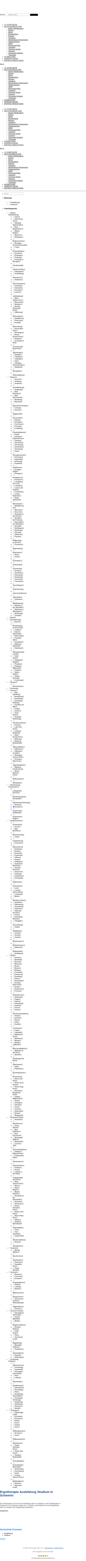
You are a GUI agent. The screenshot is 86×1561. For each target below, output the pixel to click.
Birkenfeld (19, 1141)
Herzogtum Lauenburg (18, 1372)
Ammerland (17, 825)
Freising (18, 426)
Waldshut (19, 367)
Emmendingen (18, 251)
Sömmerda (19, 1469)
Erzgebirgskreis (19, 1282)
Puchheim (19, 544)
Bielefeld (18, 960)
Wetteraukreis (18, 779)
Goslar (18, 859)
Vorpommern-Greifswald (18, 812)
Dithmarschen (18, 1365)
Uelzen (18, 933)
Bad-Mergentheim (18, 228)
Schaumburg (18, 925)
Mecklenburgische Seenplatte (19, 798)
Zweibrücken (18, 1246)
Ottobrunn (19, 534)
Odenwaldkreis (19, 747)
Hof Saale (19, 457)
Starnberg (19, 575)
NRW (10, 44)
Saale (17, 557)
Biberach (18, 235)
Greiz (17, 1427)
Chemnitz (19, 1276)
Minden (18, 1040)
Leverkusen (17, 1028)
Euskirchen (19, 989)
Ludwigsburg (18, 296)
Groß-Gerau (16, 714)
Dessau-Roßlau (17, 1328)
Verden (18, 937)
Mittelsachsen (18, 1293)
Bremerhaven (18, 686)
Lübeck (18, 1378)
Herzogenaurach (19, 455)
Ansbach (18, 383)
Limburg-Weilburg (17, 732)
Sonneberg (19, 1471)
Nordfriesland (18, 1385)
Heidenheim (18, 277)
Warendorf (19, 1111)
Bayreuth (18, 402)
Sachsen (11, 51)
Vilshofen (19, 599)
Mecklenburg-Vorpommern (18, 40)
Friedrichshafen (19, 269)
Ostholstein (19, 1388)
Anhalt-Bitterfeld (16, 1318)
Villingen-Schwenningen (19, 364)
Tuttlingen (19, 359)
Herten (18, 1010)
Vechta (18, 935)
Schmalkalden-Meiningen (18, 1466)
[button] (43, 64)
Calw (17, 247)
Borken (18, 968)
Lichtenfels (19, 492)
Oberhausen (18, 1064)
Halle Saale (16, 1332)
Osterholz (19, 909)
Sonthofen (19, 573)
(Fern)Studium (11, 59)
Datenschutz (58, 1548)
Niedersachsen (14, 42)
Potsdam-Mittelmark (17, 667)
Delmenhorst (18, 847)
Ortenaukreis (18, 316)
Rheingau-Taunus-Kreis (18, 756)
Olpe (17, 1066)
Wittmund (19, 947)
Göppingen (19, 271)
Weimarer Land (17, 1486)
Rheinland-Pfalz (14, 45)
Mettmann (19, 1038)
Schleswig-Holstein (15, 53)
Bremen (11, 36)
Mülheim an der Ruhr (18, 1051)
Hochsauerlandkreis (21, 1014)
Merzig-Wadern (16, 1251)
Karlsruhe (19, 288)
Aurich (17, 827)
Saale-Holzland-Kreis (16, 1447)
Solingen (18, 1103)
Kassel (18, 725)
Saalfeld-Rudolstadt (17, 1456)
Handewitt (19, 1369)
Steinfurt (18, 1105)
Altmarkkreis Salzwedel (18, 1314)
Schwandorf (17, 565)
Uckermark (19, 680)
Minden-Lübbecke (17, 1043)
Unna (17, 1107)
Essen (17, 987)
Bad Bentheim (17, 830)
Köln (17, 1022)
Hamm (18, 1001)
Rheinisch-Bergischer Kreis (18, 1092)
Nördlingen (19, 528)
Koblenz (18, 1167)
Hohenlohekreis (19, 284)
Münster (18, 1055)
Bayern (11, 30)
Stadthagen (17, 931)
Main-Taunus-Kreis (18, 1182)
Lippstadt (18, 1032)
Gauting (18, 440)
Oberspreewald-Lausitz (19, 653)
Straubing (19, 577)
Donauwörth (18, 418)
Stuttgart (18, 355)
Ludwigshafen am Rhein (18, 1178)
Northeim (18, 902)
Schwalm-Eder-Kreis (17, 760)
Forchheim (19, 424)
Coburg (18, 408)
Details (2, 1539)
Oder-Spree (16, 657)
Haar (17, 451)
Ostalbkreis (19, 318)
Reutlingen (19, 332)
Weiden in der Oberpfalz (18, 606)
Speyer (18, 1220)
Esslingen (19, 255)
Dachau (18, 410)
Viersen (18, 1109)
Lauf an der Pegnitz (18, 489)
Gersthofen (19, 447)
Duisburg (18, 976)
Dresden (18, 1278)
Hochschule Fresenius (11, 1529)
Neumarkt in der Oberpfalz (18, 523)
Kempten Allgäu (17, 470)
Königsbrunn (18, 477)
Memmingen (18, 504)
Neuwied (18, 1202)
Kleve (17, 1020)
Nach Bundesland (13, 27)
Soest (17, 1100)
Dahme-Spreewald (17, 633)
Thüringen (12, 55)
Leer (17, 888)
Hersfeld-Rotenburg (17, 718)
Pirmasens (19, 1204)
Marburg (18, 739)
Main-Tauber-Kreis (18, 299)
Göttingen (19, 862)
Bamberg (18, 399)
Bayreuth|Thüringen (20, 406)
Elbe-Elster (19, 636)
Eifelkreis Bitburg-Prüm (18, 1152)
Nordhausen (18, 1443)
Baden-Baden (16, 232)
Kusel (17, 1170)
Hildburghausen (19, 1431)
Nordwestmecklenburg (21, 802)
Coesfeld (18, 972)
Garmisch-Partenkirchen (18, 437)
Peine (17, 915)
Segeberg (19, 1402)
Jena (17, 1435)
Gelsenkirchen (18, 995)
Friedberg (19, 428)
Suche (2, 15)
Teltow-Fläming (16, 677)
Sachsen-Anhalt (14, 49)
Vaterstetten (17, 597)
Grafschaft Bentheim (17, 864)
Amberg (18, 381)
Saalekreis (19, 1349)
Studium (14, 204)
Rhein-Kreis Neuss (18, 1084)
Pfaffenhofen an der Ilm (17, 541)
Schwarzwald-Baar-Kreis (18, 347)
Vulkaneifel (19, 1236)
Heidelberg (19, 273)
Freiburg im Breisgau (18, 260)
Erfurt (17, 1421)
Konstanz (19, 290)
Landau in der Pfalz (17, 1173)
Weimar (18, 1483)
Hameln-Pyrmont (17, 868)
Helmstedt (19, 878)
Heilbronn (19, 280)
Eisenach (19, 1418)
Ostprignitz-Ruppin (18, 661)
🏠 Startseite (10, 25)
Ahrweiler (19, 1119)
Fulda (17, 709)
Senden (18, 571)
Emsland (18, 853)
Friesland (19, 855)
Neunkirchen (18, 1256)
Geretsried (19, 443)
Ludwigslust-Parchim (17, 792)
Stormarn (18, 1406)
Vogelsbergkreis (19, 765)
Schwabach (17, 561)
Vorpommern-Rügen (18, 817)
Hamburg (11, 38)
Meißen (18, 1289)
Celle (17, 837)
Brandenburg (13, 34)
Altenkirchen (18, 1123)
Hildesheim (17, 882)
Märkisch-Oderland (17, 645)
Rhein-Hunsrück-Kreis (16, 1207)
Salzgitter (19, 921)
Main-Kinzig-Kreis (18, 736)
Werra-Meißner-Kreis (16, 773)
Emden (18, 851)
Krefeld (18, 1024)
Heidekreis (19, 876)
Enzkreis (18, 253)
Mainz (17, 1186)
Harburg (18, 874)
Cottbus (18, 630)
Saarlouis (19, 1262)
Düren (17, 978)
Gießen (18, 711)
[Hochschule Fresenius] (15, 1525)
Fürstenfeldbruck (19, 432)
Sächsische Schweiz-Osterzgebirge (18, 1301)
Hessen (13, 690)
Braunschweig (18, 835)
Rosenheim (17, 552)
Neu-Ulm (18, 512)
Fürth (17, 434)
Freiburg (18, 257)
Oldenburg (19, 904)
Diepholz (18, 849)
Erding (18, 420)
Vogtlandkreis (18, 1307)
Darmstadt (19, 699)
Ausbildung (10, 57)
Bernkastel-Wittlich (18, 1138)
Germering (19, 445)
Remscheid (17, 1077)
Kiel (17, 1375)
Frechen (18, 991)
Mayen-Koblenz (16, 1193)
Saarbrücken (18, 1260)
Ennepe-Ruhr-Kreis (17, 984)
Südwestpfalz (18, 1228)
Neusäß (18, 526)
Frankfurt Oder (17, 639)
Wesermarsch (18, 941)
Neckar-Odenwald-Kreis (17, 308)
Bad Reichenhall (18, 396)
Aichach (18, 379)
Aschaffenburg (18, 387)
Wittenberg (19, 1357)
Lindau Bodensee (17, 495)
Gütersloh (19, 997)
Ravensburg (18, 326)
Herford (18, 1005)
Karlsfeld (18, 463)
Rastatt (18, 322)
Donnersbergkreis (20, 1149)
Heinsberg (19, 1003)
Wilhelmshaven (19, 945)
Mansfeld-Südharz (17, 1346)
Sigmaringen (18, 352)
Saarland (11, 47)
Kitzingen (19, 473)
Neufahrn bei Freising (17, 519)
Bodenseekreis (19, 241)
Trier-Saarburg (16, 1233)
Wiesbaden (17, 783)
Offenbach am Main (17, 752)
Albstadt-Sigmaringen (18, 224)
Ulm (17, 361)
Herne (17, 1007)
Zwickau (18, 1309)
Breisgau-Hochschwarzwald (20, 244)
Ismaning (18, 461)
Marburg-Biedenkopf (17, 742)
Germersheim (18, 1161)
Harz (17, 1335)
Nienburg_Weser (19, 900)
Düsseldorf (19, 981)
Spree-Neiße (16, 673)
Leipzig (18, 1287)
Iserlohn (18, 1018)
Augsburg (19, 389)
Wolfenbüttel (18, 951)
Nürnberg (19, 530)
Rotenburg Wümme (18, 918)
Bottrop (18, 970)
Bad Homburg (16, 693)
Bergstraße (19, 696)
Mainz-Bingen (16, 1189)
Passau (18, 536)
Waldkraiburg (18, 603)
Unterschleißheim (20, 593)
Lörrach (18, 292)
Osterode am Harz (17, 912)
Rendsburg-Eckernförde (18, 1395)
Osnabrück (19, 906)
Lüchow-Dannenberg (18, 891)
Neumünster (18, 1381)
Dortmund (19, 974)
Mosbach (18, 304)
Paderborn (19, 1069)
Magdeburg (17, 1343)
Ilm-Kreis (18, 1433)
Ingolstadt (19, 459)
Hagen (18, 999)
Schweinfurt (17, 569)
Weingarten (17, 371)
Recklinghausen (19, 1073)
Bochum (18, 964)
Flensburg (19, 1367)
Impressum (49, 1548)
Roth (17, 554)
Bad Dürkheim (17, 1130)
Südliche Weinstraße (17, 1223)
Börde (17, 1321)
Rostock (18, 805)
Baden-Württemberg (15, 28)
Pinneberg (19, 1390)
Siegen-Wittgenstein (18, 1097)
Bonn (17, 966)
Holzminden (18, 886)
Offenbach (19, 749)
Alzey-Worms (16, 1126)
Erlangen (18, 422)
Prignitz (18, 670)
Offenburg (19, 312)
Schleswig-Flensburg (18, 1399)
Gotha (17, 1425)
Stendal (18, 1355)
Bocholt (18, 962)
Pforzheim (19, 320)
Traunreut (19, 579)
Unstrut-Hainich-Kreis (18, 1476)
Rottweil (18, 339)
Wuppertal (19, 1115)
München (19, 510)
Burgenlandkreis (19, 1325)
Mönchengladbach (20, 1048)
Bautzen (18, 1274)
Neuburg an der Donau (18, 515)
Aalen (17, 217)
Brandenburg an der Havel (18, 627)
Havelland (19, 642)
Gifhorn (18, 857)
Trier (17, 1230)
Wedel (17, 1408)
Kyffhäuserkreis (19, 1439)
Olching (18, 532)
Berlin (10, 32)
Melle (17, 896)
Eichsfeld (19, 1416)
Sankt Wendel (16, 1269)
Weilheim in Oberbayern (18, 610)
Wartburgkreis (18, 1481)
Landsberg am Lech (18, 482)
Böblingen (19, 237)
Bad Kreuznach (17, 1134)
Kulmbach (19, 480)
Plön (17, 1392)
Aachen (18, 957)
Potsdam (18, 664)
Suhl (17, 1473)
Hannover (19, 872)
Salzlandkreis (18, 1353)
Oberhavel (19, 648)
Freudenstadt (18, 265)
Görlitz (17, 1284)
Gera (17, 1423)
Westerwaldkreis (19, 1240)
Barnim (18, 622)
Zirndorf (18, 615)
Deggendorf (17, 414)
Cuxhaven (19, 843)
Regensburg (18, 548)
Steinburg (19, 1404)
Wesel (17, 1113)
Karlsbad (18, 286)
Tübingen (19, 357)
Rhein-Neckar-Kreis (18, 335)
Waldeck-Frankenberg (18, 768)
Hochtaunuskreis (19, 723)
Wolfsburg (19, 953)
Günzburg (19, 449)
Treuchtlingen (18, 585)
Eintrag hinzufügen (13, 61)
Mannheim (19, 302)
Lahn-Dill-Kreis (17, 728)
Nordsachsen (18, 1297)
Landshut (19, 486)
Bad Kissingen (17, 392)
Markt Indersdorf (17, 499)
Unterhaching (18, 589)
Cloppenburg (18, 841)
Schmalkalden (18, 1461)
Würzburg (19, 613)
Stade (17, 927)
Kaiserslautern (18, 1165)
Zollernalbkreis (19, 375)
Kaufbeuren (17, 467)
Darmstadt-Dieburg (18, 702)
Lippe (17, 1030)
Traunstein (19, 581)
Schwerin (19, 807)
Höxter (18, 1016)
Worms (18, 1242)
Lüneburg (19, 894)
